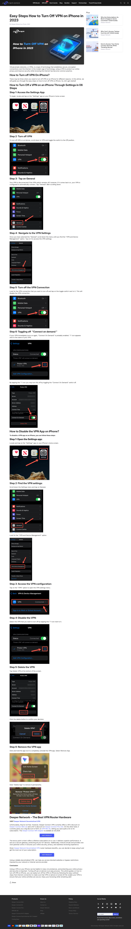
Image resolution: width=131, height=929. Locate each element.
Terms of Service (73, 913)
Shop (41, 910)
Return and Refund (74, 908)
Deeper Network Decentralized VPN (27, 821)
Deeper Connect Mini (18, 902)
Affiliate (42, 913)
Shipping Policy (73, 902)
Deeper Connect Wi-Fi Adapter (20, 913)
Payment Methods (74, 905)
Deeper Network (44, 908)
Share (14, 882)
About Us (42, 902)
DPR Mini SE (15, 910)
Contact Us (43, 905)
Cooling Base (15, 919)
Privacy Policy (72, 910)
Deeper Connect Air (17, 905)
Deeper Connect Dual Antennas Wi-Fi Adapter (24, 916)
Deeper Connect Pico (18, 908)
